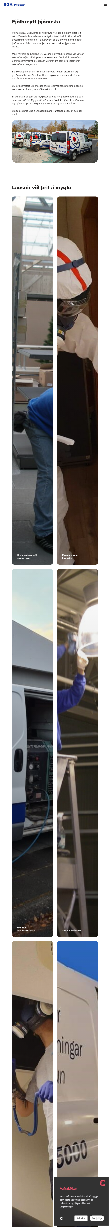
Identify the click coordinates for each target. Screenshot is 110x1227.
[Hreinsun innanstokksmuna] (32, 753)
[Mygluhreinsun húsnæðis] (77, 380)
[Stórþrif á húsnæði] (77, 753)
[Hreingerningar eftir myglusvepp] (32, 380)
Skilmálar (81, 1218)
